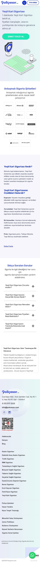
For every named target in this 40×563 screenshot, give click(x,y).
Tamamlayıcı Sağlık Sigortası (13, 466)
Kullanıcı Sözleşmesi (10, 526)
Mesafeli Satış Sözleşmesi (12, 518)
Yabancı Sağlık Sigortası (11, 473)
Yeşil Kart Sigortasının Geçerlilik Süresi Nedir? (15, 296)
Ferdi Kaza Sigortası (9, 492)
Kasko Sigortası (8, 451)
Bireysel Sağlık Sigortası (11, 470)
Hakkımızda (6, 436)
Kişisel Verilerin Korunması (12, 529)
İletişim (5, 440)
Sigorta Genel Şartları (10, 533)
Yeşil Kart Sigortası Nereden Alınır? (17, 305)
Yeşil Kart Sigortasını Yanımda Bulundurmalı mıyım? (15, 326)
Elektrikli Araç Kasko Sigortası (13, 455)
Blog (3, 444)
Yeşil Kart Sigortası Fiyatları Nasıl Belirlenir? (17, 315)
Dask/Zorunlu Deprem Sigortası (14, 481)
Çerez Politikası (8, 522)
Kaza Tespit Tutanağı (10, 510)
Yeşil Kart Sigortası (9, 495)
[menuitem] (20, 436)
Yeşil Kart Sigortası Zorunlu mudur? (17, 286)
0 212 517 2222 (8, 403)
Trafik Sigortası (8, 459)
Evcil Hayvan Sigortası (10, 488)
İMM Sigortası (7, 462)
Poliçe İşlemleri (8, 503)
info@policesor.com (10, 407)
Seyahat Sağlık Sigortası (11, 477)
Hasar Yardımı (7, 507)
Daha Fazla (8, 246)
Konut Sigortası (8, 484)
